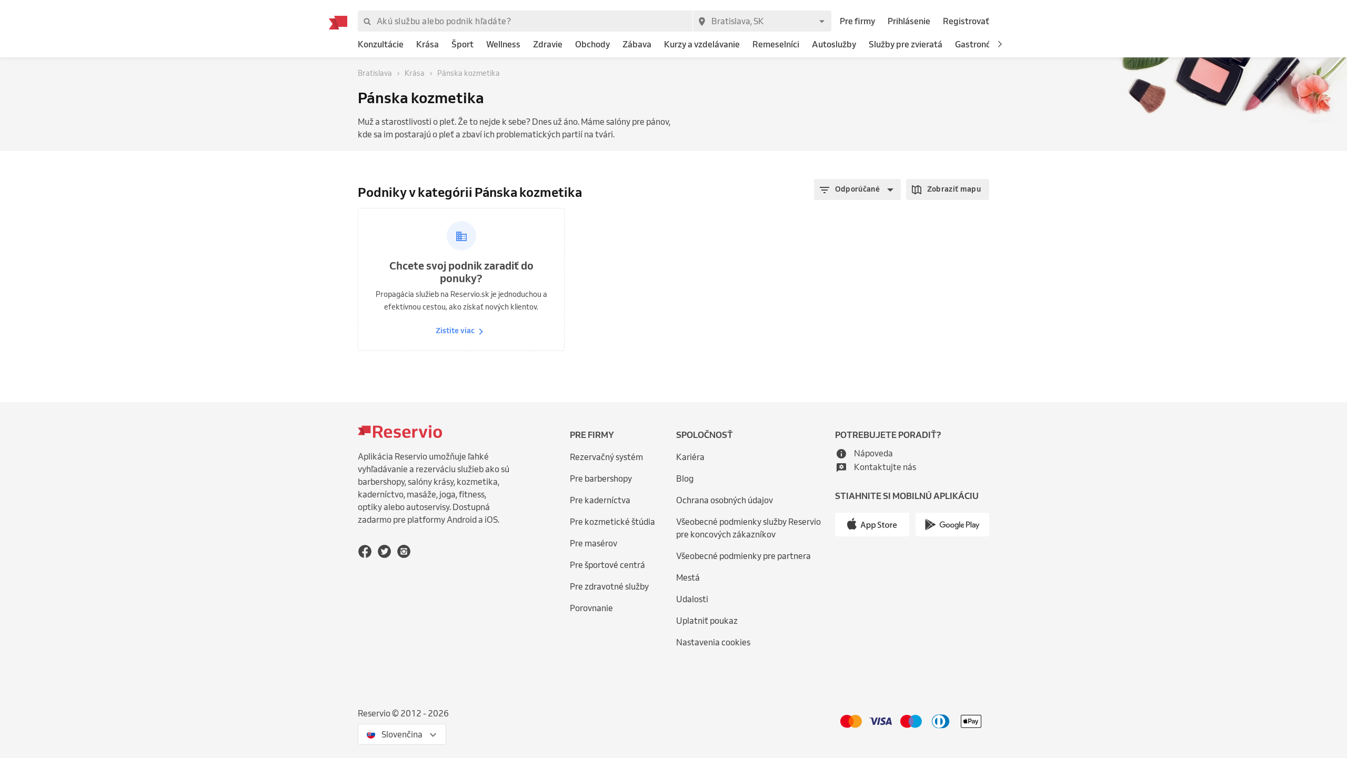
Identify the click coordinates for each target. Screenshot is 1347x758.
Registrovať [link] (966, 21)
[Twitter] (384, 551)
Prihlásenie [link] (909, 21)
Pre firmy (857, 21)
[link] (381, 44)
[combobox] (761, 21)
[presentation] (402, 734)
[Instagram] (404, 551)
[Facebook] (365, 551)
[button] (999, 44)
